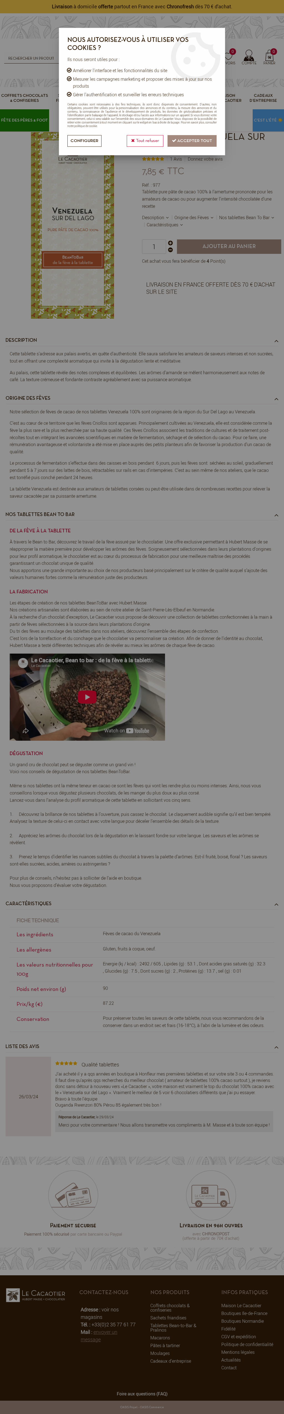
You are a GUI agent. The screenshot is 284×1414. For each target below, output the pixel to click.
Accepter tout (194, 141)
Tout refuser (147, 141)
